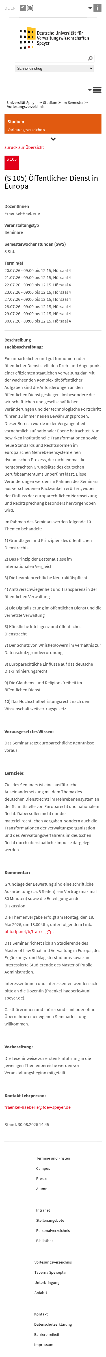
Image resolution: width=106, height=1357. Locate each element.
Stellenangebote (50, 1220)
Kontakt (41, 1314)
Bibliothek (44, 1240)
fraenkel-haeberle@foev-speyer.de (38, 1107)
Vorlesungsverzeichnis (25, 106)
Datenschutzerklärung (53, 1324)
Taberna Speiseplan (51, 1272)
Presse (41, 1178)
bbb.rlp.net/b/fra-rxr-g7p (29, 931)
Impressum (43, 1344)
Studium (50, 102)
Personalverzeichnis (53, 1230)
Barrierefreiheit (46, 1334)
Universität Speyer (22, 102)
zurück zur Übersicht (24, 147)
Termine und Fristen (53, 1158)
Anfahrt (40, 1292)
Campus (43, 1168)
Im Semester (73, 102)
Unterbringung (46, 1282)
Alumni (42, 1188)
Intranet (43, 1210)
